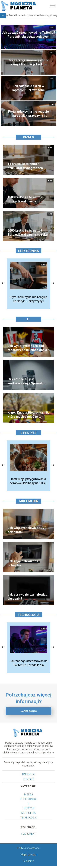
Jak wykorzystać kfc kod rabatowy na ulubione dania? (28, 348)
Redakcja (28, 774)
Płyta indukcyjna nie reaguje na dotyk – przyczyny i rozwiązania (28, 114)
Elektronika (28, 251)
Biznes (28, 137)
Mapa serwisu (28, 854)
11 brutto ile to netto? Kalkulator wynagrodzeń (25, 166)
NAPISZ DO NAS (29, 711)
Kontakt (28, 779)
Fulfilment (28, 833)
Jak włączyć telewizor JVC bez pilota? (27, 530)
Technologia (28, 615)
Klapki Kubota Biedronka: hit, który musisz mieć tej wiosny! (28, 415)
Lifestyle (28, 433)
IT (28, 319)
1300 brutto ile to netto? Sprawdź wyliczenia (25, 199)
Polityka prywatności (28, 848)
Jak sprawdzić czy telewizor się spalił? (28, 596)
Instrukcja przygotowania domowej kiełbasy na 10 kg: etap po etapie (29, 481)
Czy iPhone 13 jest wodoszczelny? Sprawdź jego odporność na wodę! (26, 381)
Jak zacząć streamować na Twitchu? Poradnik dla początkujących (28, 35)
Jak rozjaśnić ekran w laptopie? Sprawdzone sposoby (28, 88)
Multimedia (28, 501)
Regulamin (28, 861)
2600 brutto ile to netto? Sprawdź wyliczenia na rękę (28, 232)
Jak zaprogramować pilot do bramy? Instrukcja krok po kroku (28, 62)
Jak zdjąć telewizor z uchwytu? (23, 563)
